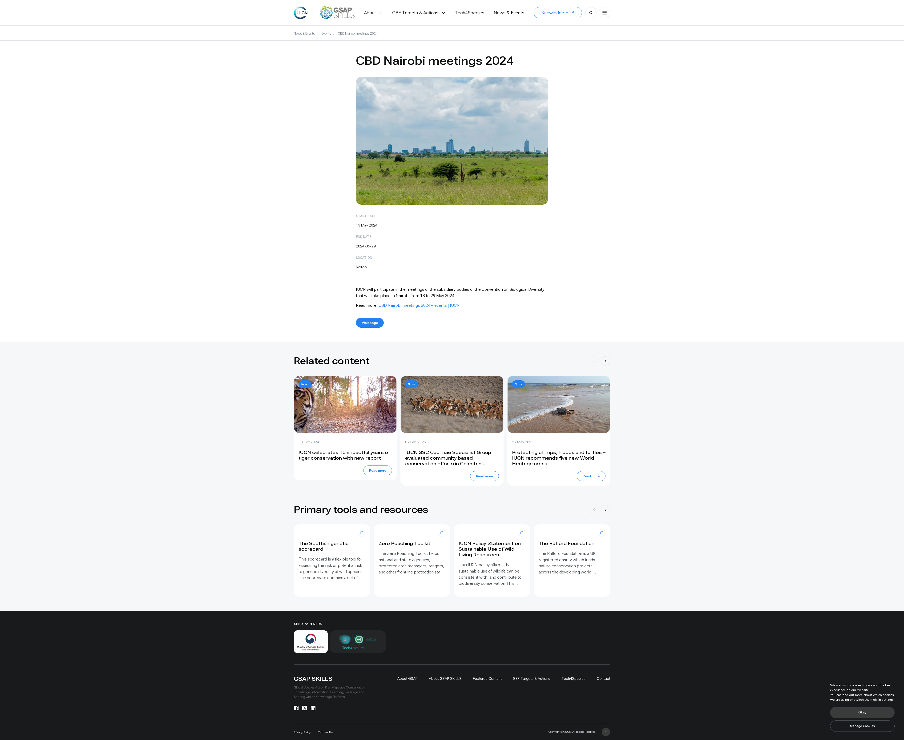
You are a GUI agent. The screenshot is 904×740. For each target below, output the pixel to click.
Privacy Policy (302, 732)
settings (888, 699)
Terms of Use (325, 732)
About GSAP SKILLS (445, 678)
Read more (377, 470)
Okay (862, 712)
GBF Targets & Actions (531, 678)
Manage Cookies (862, 726)
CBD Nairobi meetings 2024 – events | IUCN (419, 305)
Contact (603, 678)
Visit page (370, 323)
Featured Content (487, 678)
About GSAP (407, 678)
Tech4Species (573, 678)
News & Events (304, 33)
